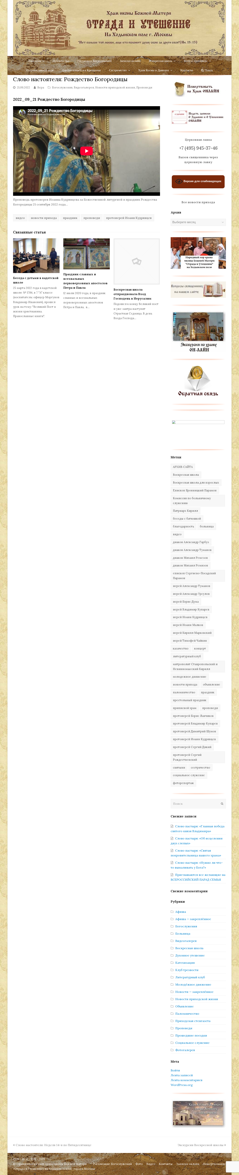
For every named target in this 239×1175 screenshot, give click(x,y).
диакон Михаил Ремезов (190, 558)
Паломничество (187, 1013)
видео (20, 218)
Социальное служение (192, 1043)
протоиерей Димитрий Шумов (194, 731)
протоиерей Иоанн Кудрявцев (129, 218)
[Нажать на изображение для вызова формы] (198, 396)
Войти (175, 1070)
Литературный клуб (190, 977)
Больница (182, 933)
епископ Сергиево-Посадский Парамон (194, 575)
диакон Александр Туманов (192, 550)
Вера (40, 87)
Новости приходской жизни (115, 87)
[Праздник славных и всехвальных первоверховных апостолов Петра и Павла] (86, 253)
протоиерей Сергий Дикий (192, 747)
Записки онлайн (187, 1164)
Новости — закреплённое (194, 992)
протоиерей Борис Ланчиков (193, 716)
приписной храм (184, 708)
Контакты (166, 1164)
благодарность (183, 526)
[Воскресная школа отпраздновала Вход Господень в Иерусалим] (137, 261)
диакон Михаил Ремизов (190, 565)
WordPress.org (182, 1085)
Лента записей (182, 1075)
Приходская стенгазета (192, 1021)
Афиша (180, 912)
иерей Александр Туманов (191, 586)
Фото (139, 1164)
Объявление (184, 1006)
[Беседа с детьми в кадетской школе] (36, 255)
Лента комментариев (186, 1080)
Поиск (208, 70)
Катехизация (185, 962)
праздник (70, 218)
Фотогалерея (185, 1050)
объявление (211, 684)
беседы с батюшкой (187, 518)
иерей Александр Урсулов (191, 594)
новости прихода (44, 218)
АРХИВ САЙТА (183, 467)
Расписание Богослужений (112, 1164)
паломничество (184, 692)
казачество (180, 648)
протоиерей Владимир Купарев (195, 723)
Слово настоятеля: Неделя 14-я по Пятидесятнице (53, 1145)
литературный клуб (187, 656)
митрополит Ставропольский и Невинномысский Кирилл (195, 666)
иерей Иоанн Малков (188, 625)
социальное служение (189, 775)
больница (207, 526)
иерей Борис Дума (186, 601)
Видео (150, 1164)
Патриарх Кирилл (185, 510)
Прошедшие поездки (191, 1035)
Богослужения (62, 87)
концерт (200, 648)
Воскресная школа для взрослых (196, 482)
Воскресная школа (186, 474)
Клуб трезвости (186, 970)
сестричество (200, 767)
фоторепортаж (183, 783)
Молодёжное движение (193, 984)
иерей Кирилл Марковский (192, 633)
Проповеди (144, 87)
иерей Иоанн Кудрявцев (190, 617)
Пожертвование (214, 1164)
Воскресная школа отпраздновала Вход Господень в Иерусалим (132, 294)
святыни (179, 767)
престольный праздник (189, 700)
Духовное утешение (190, 955)
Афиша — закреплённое (193, 919)
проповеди (91, 218)
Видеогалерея (84, 87)
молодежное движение (189, 676)
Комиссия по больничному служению (192, 500)
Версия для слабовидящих (202, 181)
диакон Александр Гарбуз (191, 542)
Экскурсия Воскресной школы (200, 1145)
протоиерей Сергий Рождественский (187, 757)
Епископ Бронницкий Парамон (195, 490)
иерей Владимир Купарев (191, 609)
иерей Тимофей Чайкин (190, 640)
